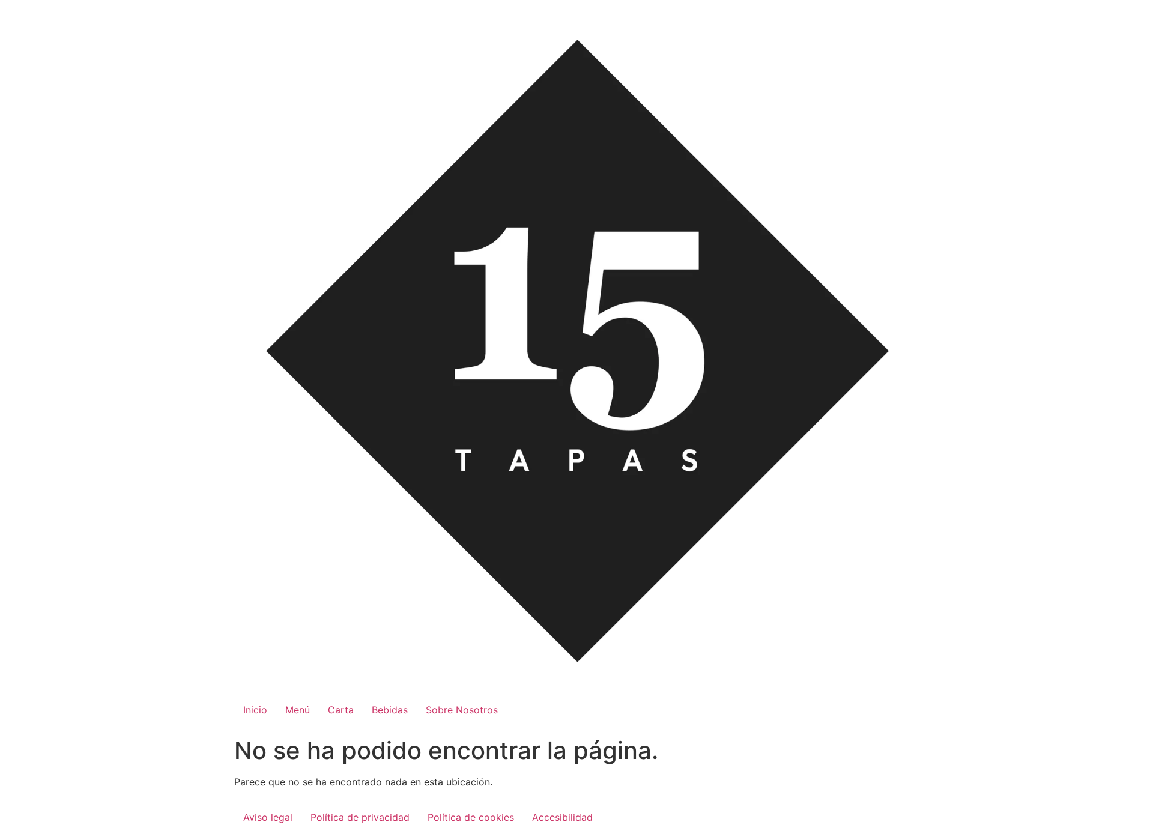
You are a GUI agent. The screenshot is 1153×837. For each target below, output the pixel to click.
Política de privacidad (360, 817)
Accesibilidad (562, 817)
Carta (341, 710)
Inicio (255, 710)
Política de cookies (471, 817)
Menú (297, 710)
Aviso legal (267, 817)
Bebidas (390, 710)
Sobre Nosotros (462, 710)
